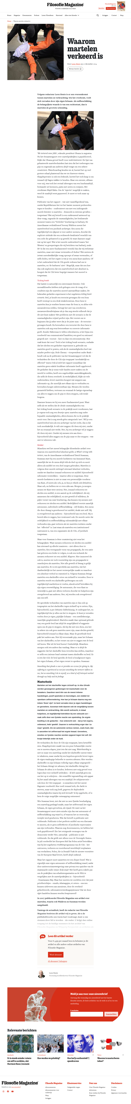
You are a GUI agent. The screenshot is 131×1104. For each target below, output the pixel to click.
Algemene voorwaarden (119, 1093)
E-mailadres (74, 1010)
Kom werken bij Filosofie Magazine (97, 1094)
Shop (121, 15)
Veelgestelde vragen (73, 1087)
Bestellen (101, 8)
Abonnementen (50, 1087)
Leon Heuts (76, 64)
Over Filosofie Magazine (97, 1087)
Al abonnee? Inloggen (57, 961)
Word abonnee (111, 8)
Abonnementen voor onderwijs (52, 1091)
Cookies (113, 1087)
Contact (114, 15)
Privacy (113, 1090)
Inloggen (48, 1098)
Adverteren (93, 1090)
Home (9, 21)
